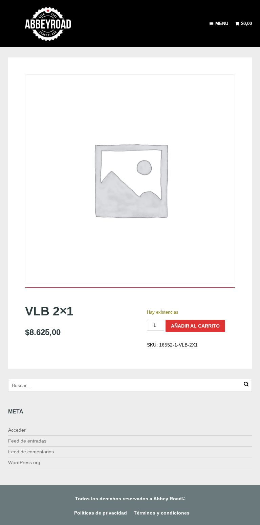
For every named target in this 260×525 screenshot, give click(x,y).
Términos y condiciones (162, 513)
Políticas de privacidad (100, 513)
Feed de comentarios (31, 451)
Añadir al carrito (195, 326)
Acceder (17, 430)
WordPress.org (24, 462)
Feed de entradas (27, 441)
